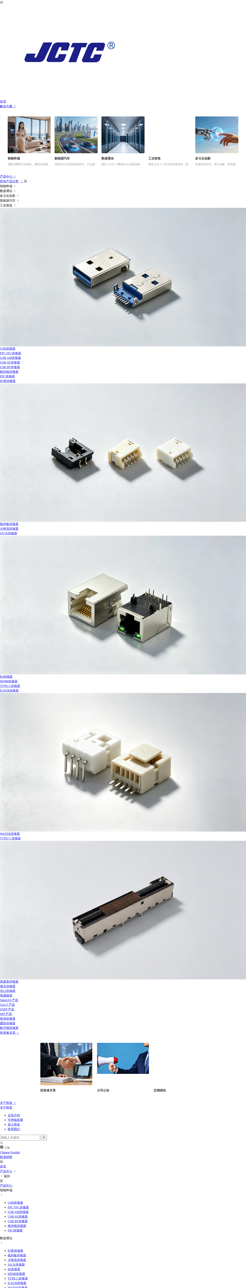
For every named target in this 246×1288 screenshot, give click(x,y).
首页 (3, 101)
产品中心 (6, 176)
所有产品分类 (9, 181)
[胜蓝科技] (123, 52)
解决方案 (6, 106)
